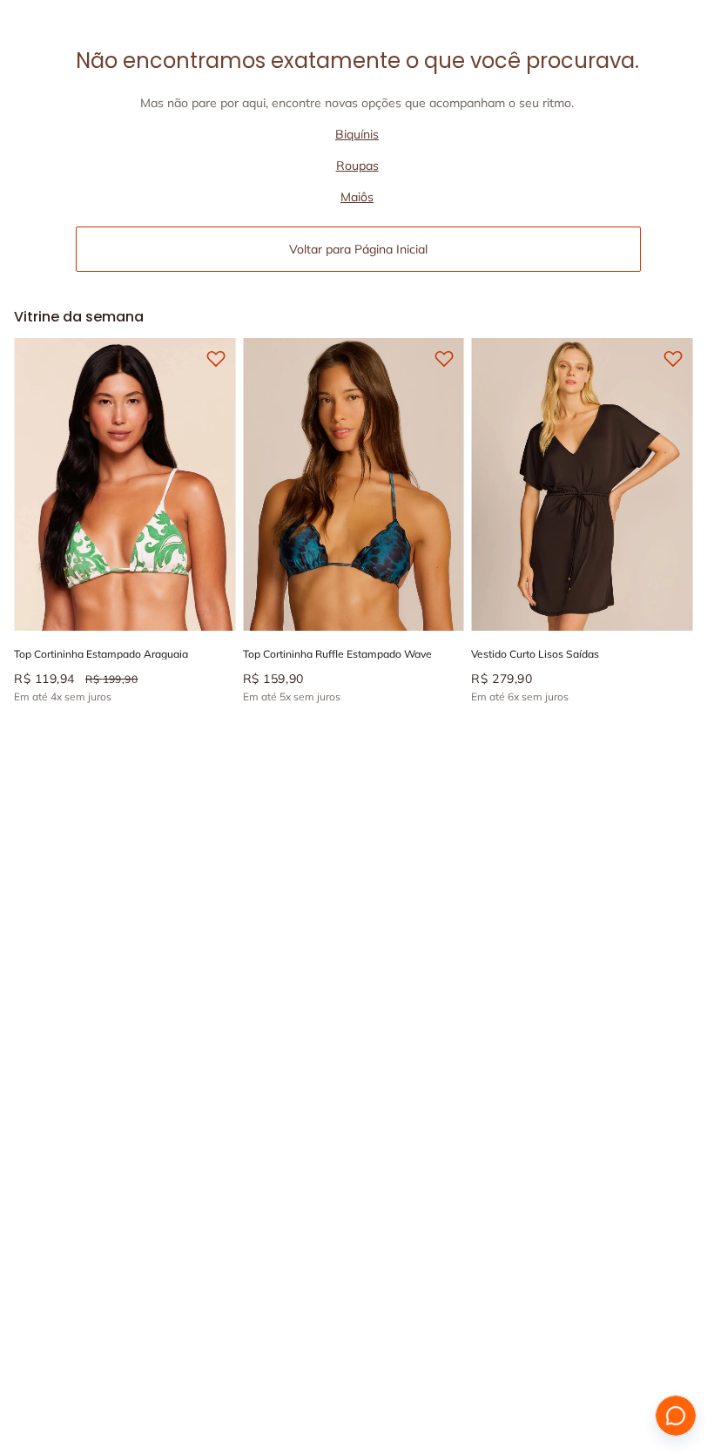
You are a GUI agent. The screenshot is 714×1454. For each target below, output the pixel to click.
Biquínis (357, 134)
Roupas (357, 165)
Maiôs (357, 197)
